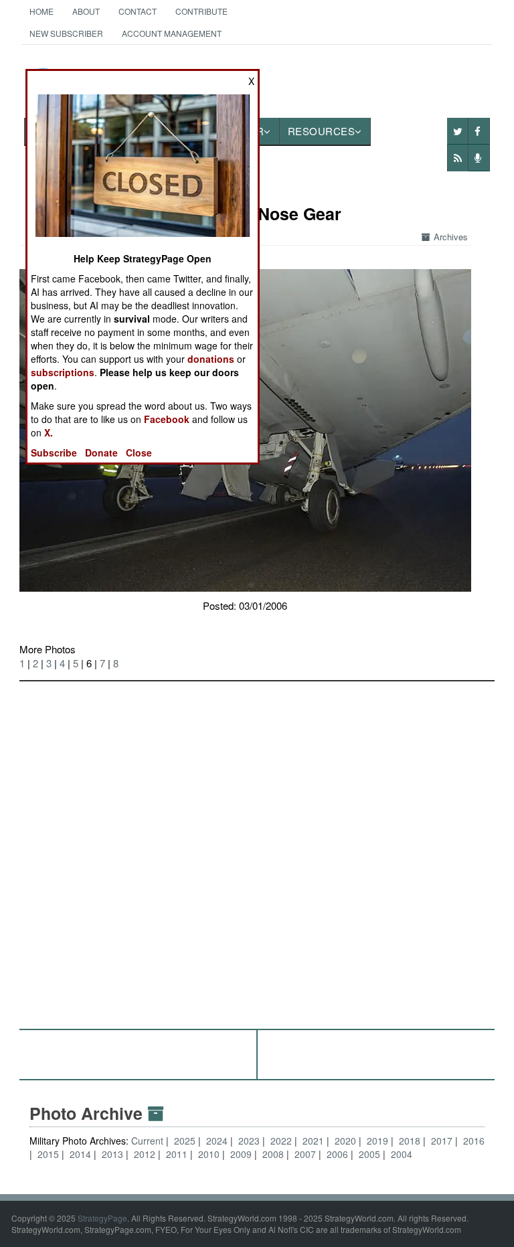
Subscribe (54, 452)
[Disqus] (257, 848)
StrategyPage (102, 1218)
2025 (184, 1140)
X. (48, 432)
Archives (451, 236)
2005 (369, 1154)
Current (148, 1140)
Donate (101, 452)
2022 (281, 1140)
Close (139, 452)
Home (41, 11)
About (86, 11)
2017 (441, 1140)
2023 (249, 1140)
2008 (273, 1154)
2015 (48, 1154)
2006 (337, 1154)
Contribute (201, 11)
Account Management (172, 33)
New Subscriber (66, 33)
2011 (176, 1154)
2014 (80, 1154)
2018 (409, 1140)
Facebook (166, 419)
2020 (345, 1140)
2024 (217, 1140)
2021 (313, 1140)
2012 (144, 1154)
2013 (112, 1154)
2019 (377, 1140)
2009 (241, 1154)
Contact (137, 11)
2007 (305, 1154)
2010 (209, 1154)
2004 (401, 1154)
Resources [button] (321, 131)
